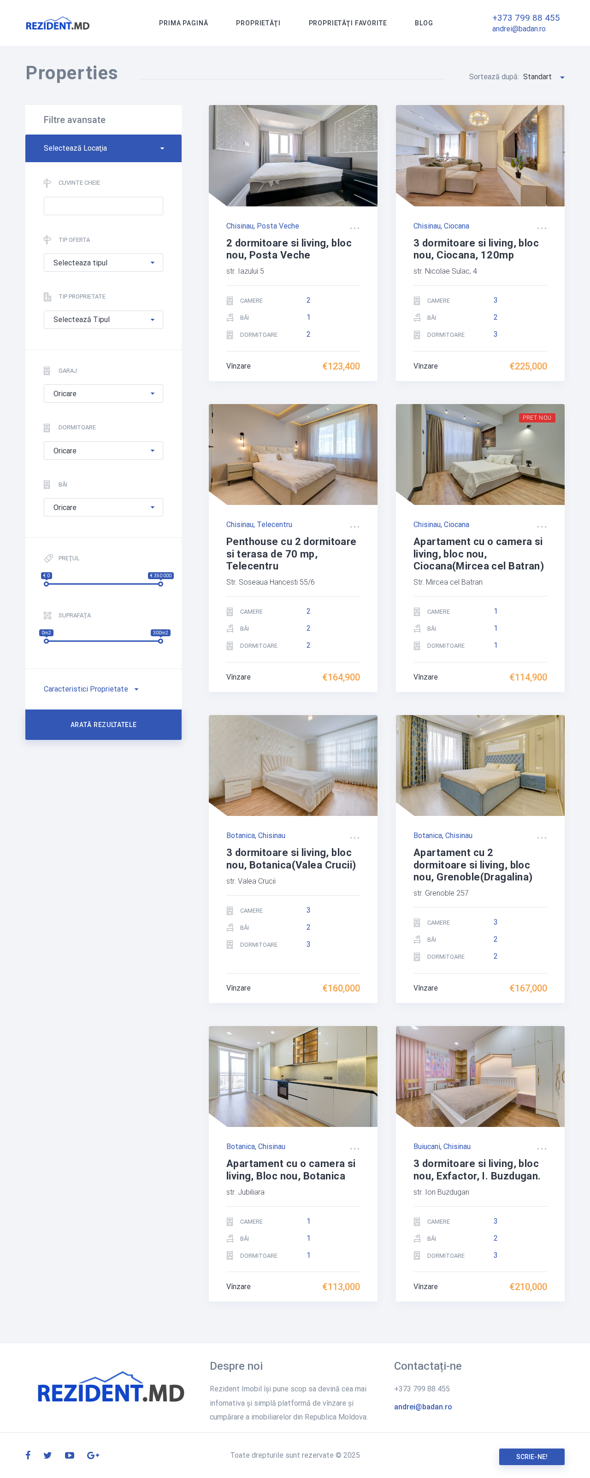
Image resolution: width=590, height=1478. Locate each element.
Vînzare (238, 366)
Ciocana (456, 226)
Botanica (240, 835)
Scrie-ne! (532, 1456)
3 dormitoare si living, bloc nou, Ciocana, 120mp (476, 249)
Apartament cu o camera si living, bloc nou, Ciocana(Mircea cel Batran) (478, 554)
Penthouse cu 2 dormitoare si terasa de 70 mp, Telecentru (291, 554)
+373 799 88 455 (526, 17)
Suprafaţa (75, 615)
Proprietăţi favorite (348, 23)
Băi (63, 484)
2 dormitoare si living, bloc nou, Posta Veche (289, 249)
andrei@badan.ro (519, 28)
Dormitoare (77, 427)
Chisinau (240, 226)
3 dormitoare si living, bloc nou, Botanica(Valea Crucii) (291, 858)
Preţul (69, 558)
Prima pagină (183, 23)
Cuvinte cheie (79, 182)
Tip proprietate (82, 296)
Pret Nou (537, 418)
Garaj (68, 370)
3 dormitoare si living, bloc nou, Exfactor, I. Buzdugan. (477, 1169)
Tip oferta (74, 239)
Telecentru (274, 524)
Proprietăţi (258, 23)
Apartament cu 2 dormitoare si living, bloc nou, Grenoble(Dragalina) (473, 865)
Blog (424, 23)
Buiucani (426, 1146)
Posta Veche (278, 226)
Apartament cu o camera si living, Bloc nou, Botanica (291, 1169)
